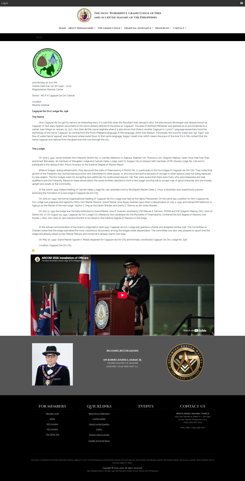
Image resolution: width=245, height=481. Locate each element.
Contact (178, 28)
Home (62, 28)
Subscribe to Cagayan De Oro (33, 250)
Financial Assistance (137, 28)
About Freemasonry (81, 28)
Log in (4, 3)
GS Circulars (52, 429)
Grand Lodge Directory (99, 424)
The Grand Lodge (109, 28)
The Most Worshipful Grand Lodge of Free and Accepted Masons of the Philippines (127, 15)
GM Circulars (52, 424)
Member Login (52, 413)
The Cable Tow (52, 434)
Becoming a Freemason (99, 413)
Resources (162, 28)
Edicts (52, 419)
